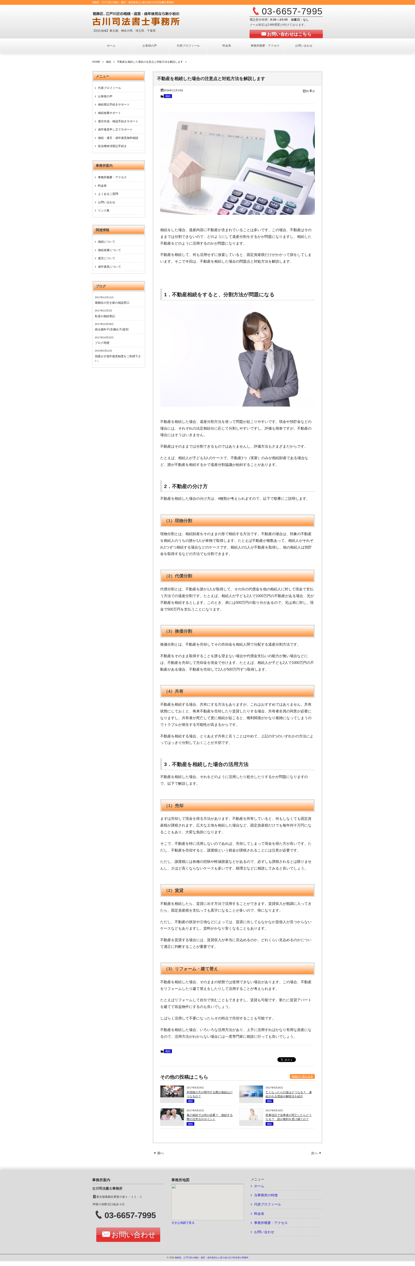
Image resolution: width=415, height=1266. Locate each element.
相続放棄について (109, 250)
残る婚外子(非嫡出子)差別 (111, 329)
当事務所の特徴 (266, 1195)
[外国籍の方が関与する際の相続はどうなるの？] (172, 1096)
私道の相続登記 (105, 316)
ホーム (111, 45)
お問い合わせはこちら (289, 34)
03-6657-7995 (292, 11)
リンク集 (104, 210)
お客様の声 (149, 45)
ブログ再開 (102, 343)
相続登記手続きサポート (114, 104)
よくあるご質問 (108, 194)
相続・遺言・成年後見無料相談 (118, 138)
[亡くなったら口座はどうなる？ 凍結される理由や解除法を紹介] (251, 1096)
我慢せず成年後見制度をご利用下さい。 (118, 358)
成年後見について (109, 266)
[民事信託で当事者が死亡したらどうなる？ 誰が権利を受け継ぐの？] (251, 1119)
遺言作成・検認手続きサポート (118, 121)
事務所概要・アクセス (265, 45)
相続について (106, 241)
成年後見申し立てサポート (115, 129)
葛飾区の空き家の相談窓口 (112, 302)
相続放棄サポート (109, 113)
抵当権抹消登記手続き (112, 146)
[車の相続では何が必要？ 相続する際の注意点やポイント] (172, 1119)
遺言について (106, 258)
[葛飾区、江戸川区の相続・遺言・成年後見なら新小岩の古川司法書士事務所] (151, 19)
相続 (168, 96)
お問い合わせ (303, 45)
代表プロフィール (188, 45)
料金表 (226, 45)
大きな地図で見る (183, 1222)
